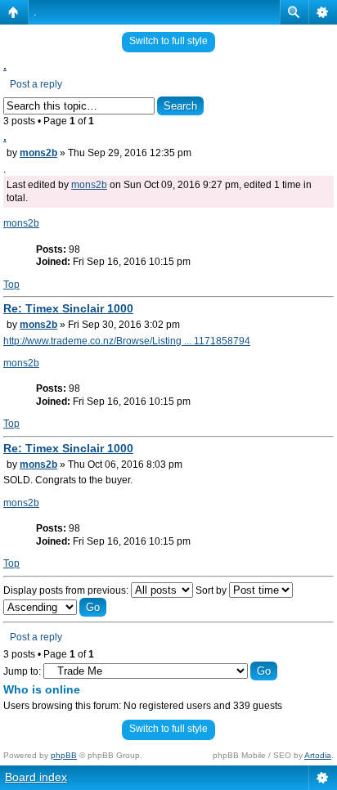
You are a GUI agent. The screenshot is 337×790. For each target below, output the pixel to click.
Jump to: (22, 671)
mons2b (38, 153)
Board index (36, 776)
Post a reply (36, 84)
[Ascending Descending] (54, 607)
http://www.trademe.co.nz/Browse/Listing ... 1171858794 (126, 341)
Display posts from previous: (67, 590)
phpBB (64, 755)
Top (11, 284)
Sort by (212, 590)
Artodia (317, 755)
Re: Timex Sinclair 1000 (68, 308)
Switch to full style (168, 41)
